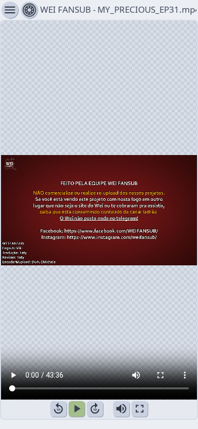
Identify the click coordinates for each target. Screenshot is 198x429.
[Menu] (29, 10)
